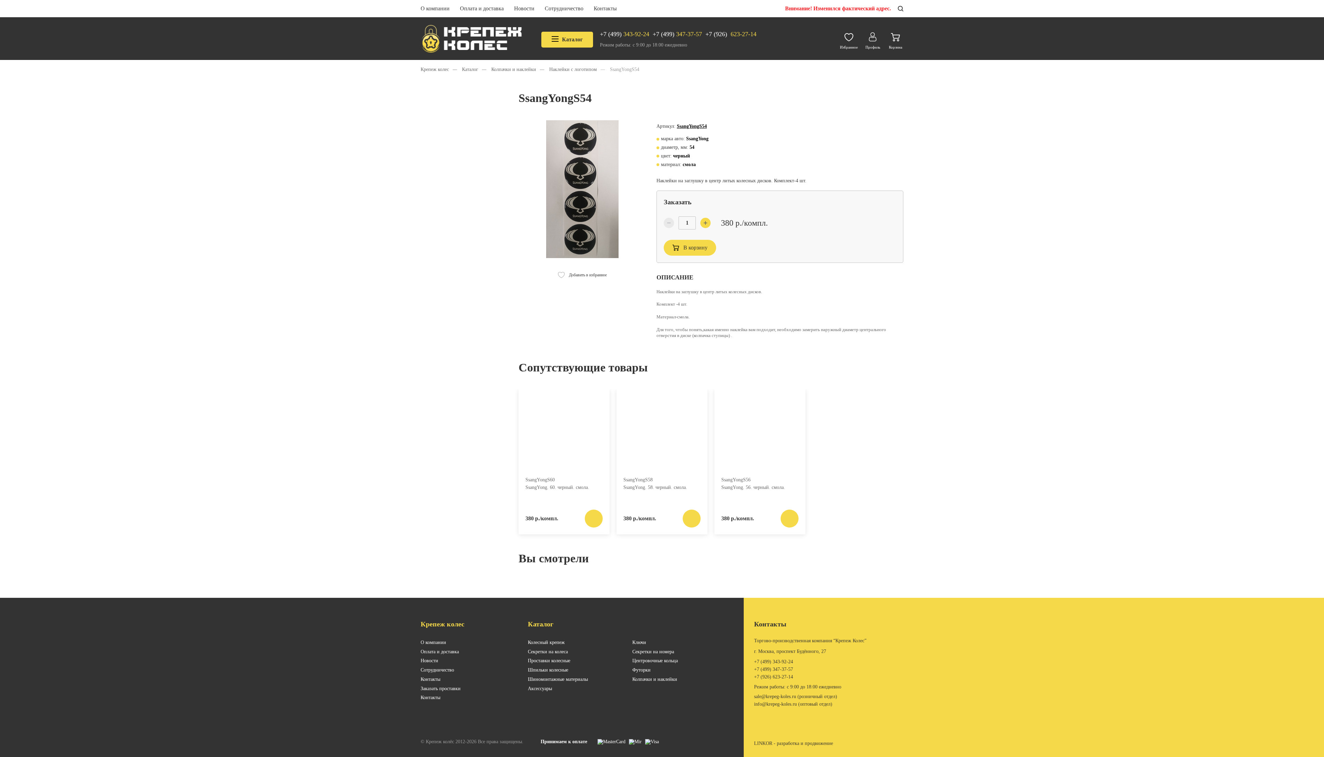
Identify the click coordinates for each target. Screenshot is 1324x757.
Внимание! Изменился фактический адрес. (838, 8)
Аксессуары (540, 688)
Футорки (641, 670)
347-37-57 (677, 34)
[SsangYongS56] (759, 429)
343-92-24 (624, 34)
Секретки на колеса (548, 651)
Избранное (849, 47)
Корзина (895, 47)
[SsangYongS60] (564, 429)
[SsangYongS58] (662, 429)
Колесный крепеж (546, 642)
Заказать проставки (441, 688)
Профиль (872, 47)
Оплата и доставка (482, 8)
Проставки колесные (549, 660)
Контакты (605, 8)
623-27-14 (730, 34)
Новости (524, 8)
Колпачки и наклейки (654, 679)
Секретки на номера (653, 651)
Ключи (639, 642)
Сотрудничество (564, 8)
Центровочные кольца (655, 660)
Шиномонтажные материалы (558, 679)
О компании (435, 8)
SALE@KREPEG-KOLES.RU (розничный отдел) (795, 696)
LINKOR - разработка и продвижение (793, 743)
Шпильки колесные (548, 670)
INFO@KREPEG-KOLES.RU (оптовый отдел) (793, 704)
